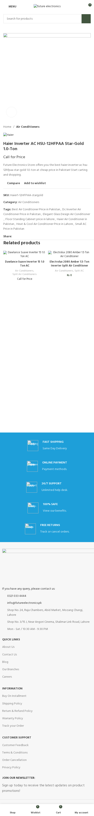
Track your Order (13, 725)
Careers (7, 676)
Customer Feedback (15, 745)
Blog (5, 662)
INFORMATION (12, 688)
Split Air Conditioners (24, 274)
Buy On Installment (14, 696)
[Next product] (55, 127)
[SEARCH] (86, 18)
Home (7, 126)
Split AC (79, 271)
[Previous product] (46, 127)
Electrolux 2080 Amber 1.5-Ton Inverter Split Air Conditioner (69, 264)
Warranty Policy (12, 718)
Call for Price (14, 157)
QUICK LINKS (11, 639)
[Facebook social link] (14, 237)
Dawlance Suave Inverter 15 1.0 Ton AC (24, 264)
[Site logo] (47, 6)
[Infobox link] (47, 487)
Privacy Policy (11, 767)
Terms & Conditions (15, 752)
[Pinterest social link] (24, 237)
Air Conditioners (28, 126)
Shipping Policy (12, 703)
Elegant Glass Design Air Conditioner (66, 214)
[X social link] (19, 237)
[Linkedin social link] (29, 237)
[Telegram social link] (34, 237)
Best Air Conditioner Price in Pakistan (36, 209)
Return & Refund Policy (17, 711)
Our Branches (10, 669)
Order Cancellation (14, 760)
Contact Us (9, 654)
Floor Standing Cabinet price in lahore (30, 219)
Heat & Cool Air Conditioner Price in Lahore (44, 224)
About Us (8, 647)
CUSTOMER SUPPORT (16, 737)
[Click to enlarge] (11, 112)
